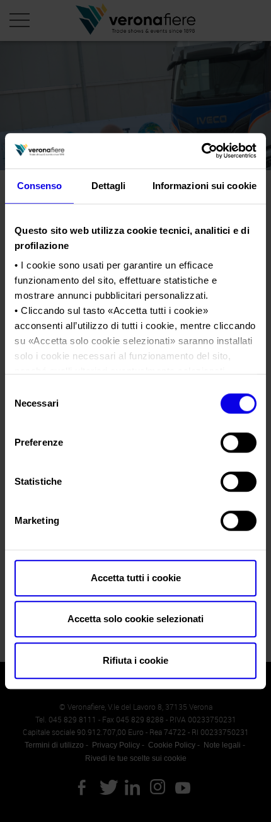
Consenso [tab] (39, 185)
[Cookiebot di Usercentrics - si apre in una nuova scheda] (201, 150)
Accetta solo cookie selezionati (135, 618)
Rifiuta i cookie (135, 660)
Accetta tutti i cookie (136, 577)
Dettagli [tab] (108, 185)
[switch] (239, 442)
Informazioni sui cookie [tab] (205, 185)
